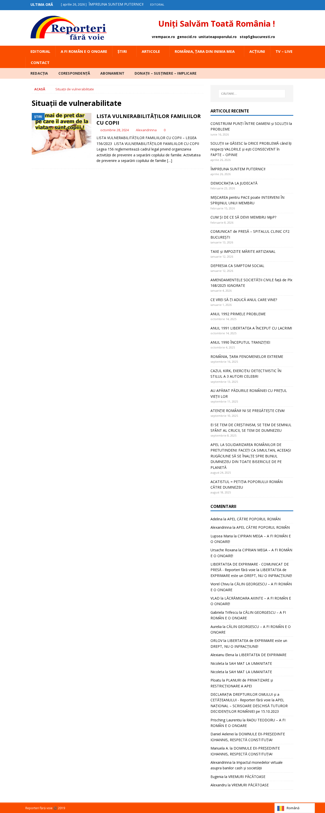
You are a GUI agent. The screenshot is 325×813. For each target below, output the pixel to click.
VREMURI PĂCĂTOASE (246, 776)
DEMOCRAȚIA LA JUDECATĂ (233, 183)
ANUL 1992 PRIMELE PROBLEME (238, 313)
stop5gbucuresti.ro (257, 36)
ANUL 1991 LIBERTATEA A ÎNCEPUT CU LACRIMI (251, 328)
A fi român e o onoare (84, 51)
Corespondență (74, 73)
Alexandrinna (146, 130)
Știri (122, 51)
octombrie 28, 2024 (114, 130)
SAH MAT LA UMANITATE (250, 663)
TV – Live (283, 51)
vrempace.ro (163, 36)
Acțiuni (257, 51)
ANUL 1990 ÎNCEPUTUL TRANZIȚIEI (240, 342)
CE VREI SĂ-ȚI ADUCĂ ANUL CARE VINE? (243, 299)
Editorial (40, 51)
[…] (169, 160)
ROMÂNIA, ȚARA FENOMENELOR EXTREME (246, 356)
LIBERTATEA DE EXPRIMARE (262, 654)
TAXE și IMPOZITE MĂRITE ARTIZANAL (242, 251)
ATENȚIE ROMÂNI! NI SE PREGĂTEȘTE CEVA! (248, 410)
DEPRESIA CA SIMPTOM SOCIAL (237, 265)
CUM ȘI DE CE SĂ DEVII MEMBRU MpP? (243, 217)
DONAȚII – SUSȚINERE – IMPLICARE (166, 73)
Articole (151, 51)
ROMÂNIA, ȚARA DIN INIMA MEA (205, 51)
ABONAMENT (112, 73)
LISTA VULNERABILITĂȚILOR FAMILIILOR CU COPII (148, 119)
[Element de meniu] (285, 4)
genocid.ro (187, 36)
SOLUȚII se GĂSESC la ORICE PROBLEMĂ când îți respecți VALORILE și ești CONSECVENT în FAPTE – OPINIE (250, 149)
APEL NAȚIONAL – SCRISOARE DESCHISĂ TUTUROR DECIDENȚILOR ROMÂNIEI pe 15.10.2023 (249, 706)
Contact (40, 62)
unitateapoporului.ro (218, 36)
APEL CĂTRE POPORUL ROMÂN (254, 519)
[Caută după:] (252, 93)
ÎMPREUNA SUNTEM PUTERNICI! (237, 169)
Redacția (39, 73)
